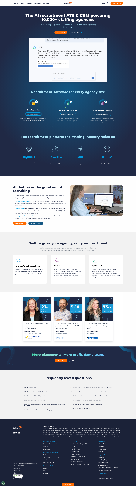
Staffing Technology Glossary (108, 467)
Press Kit (101, 446)
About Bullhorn (103, 444)
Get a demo (117, 3)
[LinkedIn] (19, 432)
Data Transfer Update (18, 465)
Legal (14, 472)
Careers (100, 451)
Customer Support (104, 476)
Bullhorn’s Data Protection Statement (22, 467)
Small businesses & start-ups (52, 444)
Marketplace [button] (37, 3)
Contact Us (102, 449)
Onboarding (75, 459)
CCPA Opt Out (16, 468)
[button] (107, 3)
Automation (75, 451)
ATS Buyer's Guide (104, 465)
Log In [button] (103, 3)
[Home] (68, 4)
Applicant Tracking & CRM (79, 444)
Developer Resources (105, 478)
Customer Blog (103, 462)
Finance (45, 473)
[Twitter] (14, 432)
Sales (44, 471)
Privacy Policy (16, 470)
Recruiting (46, 468)
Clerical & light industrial (51, 457)
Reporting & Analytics (78, 456)
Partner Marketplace (105, 470)
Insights (101, 457)
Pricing (22, 3)
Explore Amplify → (36, 223)
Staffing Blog (102, 460)
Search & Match (76, 449)
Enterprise (46, 449)
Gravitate (23, 478)
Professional (47, 455)
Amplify (73, 446)
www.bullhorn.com (88, 437)
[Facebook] (16, 432)
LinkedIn (113, 437)
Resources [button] (29, 3)
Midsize (45, 446)
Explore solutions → (33, 114)
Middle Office (75, 454)
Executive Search (48, 462)
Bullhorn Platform (77, 462)
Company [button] (46, 3)
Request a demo (19, 223)
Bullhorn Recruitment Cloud (80, 464)
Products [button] (15, 3)
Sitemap (15, 473)
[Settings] (3, 483)
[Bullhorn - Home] (17, 427)
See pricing (75, 32)
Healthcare (46, 460)
